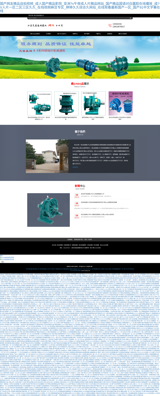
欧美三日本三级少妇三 (147, 296)
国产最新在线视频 (30, 369)
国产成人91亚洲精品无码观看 (40, 285)
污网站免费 (31, 376)
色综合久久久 (35, 354)
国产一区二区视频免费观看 (11, 293)
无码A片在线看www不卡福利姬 (29, 339)
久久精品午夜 (14, 363)
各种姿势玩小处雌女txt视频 (44, 348)
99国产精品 (68, 324)
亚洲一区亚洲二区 (66, 315)
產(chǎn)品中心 (61, 33)
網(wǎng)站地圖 (104, 245)
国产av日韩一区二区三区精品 (148, 386)
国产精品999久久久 (24, 282)
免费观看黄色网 (55, 393)
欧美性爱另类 (18, 386)
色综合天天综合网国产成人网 (106, 280)
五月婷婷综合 (116, 285)
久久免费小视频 (102, 387)
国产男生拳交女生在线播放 (36, 384)
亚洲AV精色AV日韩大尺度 (110, 348)
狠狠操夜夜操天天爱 (99, 382)
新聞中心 (75, 33)
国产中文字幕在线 (72, 354)
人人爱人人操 (64, 278)
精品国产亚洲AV (29, 378)
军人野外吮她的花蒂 (110, 391)
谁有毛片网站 (89, 386)
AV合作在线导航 (142, 309)
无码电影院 (8, 343)
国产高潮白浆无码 (65, 328)
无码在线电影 (48, 324)
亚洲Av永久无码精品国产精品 (47, 354)
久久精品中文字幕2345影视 (63, 289)
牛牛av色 (155, 373)
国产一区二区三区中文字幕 (73, 285)
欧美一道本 (98, 332)
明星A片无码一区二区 (54, 315)
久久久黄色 (91, 363)
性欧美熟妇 (84, 356)
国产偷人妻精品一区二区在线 (61, 389)
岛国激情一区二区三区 (78, 315)
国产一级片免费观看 (102, 282)
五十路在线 (105, 332)
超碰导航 (97, 373)
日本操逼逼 (38, 389)
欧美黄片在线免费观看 (152, 283)
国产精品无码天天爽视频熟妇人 (17, 278)
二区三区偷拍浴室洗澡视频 (91, 293)
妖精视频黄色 (149, 389)
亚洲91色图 (139, 302)
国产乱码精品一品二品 (8, 389)
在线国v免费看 (88, 382)
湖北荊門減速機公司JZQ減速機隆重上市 (92, 194)
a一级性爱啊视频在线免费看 (146, 293)
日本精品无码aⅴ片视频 (114, 395)
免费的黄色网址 (60, 326)
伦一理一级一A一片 (122, 369)
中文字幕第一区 (135, 311)
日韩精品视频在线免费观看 (79, 328)
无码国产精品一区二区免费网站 (22, 360)
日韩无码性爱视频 (78, 295)
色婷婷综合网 (30, 363)
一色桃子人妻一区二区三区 (23, 276)
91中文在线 (57, 296)
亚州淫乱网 (143, 365)
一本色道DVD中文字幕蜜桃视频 (26, 317)
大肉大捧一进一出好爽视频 (151, 287)
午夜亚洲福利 (53, 371)
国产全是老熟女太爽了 (108, 380)
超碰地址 (62, 387)
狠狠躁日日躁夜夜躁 (61, 373)
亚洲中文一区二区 (100, 361)
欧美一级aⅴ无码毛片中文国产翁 (100, 274)
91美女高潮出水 (93, 365)
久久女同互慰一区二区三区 (8, 347)
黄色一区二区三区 (128, 324)
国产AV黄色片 (120, 295)
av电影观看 (93, 367)
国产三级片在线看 (139, 348)
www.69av (72, 278)
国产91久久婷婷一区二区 (34, 309)
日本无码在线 (121, 330)
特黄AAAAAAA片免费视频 (143, 350)
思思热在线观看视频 (17, 274)
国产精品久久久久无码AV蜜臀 (13, 298)
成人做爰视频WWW (88, 339)
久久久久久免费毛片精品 (147, 387)
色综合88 (93, 330)
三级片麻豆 (6, 335)
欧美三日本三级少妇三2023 (74, 308)
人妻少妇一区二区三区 (77, 389)
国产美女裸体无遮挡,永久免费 (124, 296)
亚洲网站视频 (136, 386)
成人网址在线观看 (32, 291)
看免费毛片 (29, 315)
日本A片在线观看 (110, 352)
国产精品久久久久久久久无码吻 (147, 347)
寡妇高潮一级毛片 (76, 380)
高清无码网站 (20, 378)
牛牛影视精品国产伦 (148, 334)
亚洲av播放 (120, 391)
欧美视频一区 (145, 345)
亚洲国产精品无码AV (74, 287)
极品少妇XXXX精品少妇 (7, 300)
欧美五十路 (80, 393)
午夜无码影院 (54, 386)
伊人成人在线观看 (43, 330)
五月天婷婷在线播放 (80, 291)
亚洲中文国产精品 (46, 341)
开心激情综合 (92, 356)
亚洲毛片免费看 (105, 322)
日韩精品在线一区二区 (51, 298)
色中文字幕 (80, 296)
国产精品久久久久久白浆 (73, 387)
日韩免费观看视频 (143, 319)
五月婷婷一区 (71, 298)
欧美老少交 (34, 306)
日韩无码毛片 (133, 363)
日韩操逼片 (85, 276)
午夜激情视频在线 (135, 380)
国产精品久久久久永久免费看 (106, 374)
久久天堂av (81, 348)
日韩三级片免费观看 (105, 371)
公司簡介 (48, 33)
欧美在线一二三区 (16, 352)
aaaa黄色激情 (134, 315)
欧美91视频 (16, 339)
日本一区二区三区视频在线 (100, 302)
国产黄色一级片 (104, 315)
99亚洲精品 (100, 330)
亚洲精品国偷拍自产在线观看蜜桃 (138, 369)
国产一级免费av (133, 280)
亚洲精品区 (98, 287)
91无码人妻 (90, 373)
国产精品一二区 (9, 393)
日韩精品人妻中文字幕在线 (135, 395)
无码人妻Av (3, 287)
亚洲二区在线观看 (69, 313)
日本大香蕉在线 (27, 365)
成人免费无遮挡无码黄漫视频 (23, 341)
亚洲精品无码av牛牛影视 (79, 350)
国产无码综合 (80, 319)
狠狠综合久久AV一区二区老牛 (51, 322)
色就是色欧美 (54, 287)
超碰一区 (126, 315)
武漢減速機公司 (68, 245)
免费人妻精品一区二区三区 (102, 339)
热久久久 (52, 350)
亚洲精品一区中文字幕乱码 (72, 358)
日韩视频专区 (22, 291)
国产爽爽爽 (115, 343)
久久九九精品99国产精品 (141, 313)
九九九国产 (152, 352)
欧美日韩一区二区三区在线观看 (30, 334)
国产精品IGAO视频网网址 (41, 350)
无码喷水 (150, 360)
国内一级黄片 (76, 289)
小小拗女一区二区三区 (140, 291)
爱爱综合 (73, 306)
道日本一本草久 (97, 304)
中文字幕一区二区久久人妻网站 (118, 276)
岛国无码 (17, 300)
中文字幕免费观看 (128, 313)
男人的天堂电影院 (65, 300)
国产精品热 (17, 285)
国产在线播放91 (43, 380)
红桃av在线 (135, 365)
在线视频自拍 (119, 380)
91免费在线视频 (38, 387)
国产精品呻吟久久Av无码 (40, 315)
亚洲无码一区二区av (50, 311)
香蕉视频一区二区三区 (131, 330)
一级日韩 (148, 282)
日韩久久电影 (136, 345)
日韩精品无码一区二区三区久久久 (73, 293)
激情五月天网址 (54, 300)
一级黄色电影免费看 (9, 378)
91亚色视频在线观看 (42, 361)
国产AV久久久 (125, 298)
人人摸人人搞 (153, 337)
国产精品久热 (63, 287)
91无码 (42, 298)
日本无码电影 (101, 324)
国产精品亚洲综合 (39, 332)
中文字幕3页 (155, 285)
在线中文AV (8, 332)
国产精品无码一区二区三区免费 (61, 306)
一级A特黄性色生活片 (47, 343)
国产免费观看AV (104, 293)
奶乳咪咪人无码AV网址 (116, 315)
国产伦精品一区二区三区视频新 (137, 274)
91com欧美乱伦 (111, 321)
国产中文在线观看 (48, 358)
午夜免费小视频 (10, 276)
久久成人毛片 (97, 334)
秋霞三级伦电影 (58, 358)
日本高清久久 (111, 283)
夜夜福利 (99, 356)
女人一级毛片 (96, 289)
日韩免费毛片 (63, 317)
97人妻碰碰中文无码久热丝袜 (72, 365)
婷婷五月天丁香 (138, 332)
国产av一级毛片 (60, 274)
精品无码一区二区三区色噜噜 (132, 334)
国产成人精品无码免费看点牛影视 (98, 276)
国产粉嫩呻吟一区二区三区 (105, 367)
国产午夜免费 (35, 287)
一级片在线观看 (11, 302)
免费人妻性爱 (84, 358)
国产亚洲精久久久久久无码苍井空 (62, 295)
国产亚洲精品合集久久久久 (68, 393)
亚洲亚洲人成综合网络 (132, 371)
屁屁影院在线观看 (11, 317)
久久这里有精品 (88, 304)
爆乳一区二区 (62, 309)
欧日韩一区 (131, 276)
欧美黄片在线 (122, 354)
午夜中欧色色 (60, 361)
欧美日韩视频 (35, 289)
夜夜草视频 (141, 363)
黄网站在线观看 (97, 369)
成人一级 (121, 334)
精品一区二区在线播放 (12, 345)
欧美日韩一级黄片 (154, 298)
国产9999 (27, 319)
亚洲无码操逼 (149, 363)
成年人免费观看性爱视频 (30, 373)
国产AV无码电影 (20, 313)
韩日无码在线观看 (144, 330)
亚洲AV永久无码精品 (53, 382)
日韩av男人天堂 (13, 382)
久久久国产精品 (61, 332)
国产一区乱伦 (11, 295)
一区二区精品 (76, 311)
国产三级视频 (115, 360)
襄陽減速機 (75, 245)
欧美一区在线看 (122, 274)
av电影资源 (147, 332)
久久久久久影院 (125, 347)
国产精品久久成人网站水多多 (36, 302)
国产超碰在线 (8, 319)
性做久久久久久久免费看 (103, 319)
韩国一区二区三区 (129, 391)
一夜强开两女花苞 (97, 343)
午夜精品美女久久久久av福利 (87, 300)
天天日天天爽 (83, 282)
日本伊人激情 (27, 306)
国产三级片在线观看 (108, 287)
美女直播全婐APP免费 (6, 285)
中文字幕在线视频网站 (123, 293)
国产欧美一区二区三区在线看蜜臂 (84, 361)
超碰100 (129, 365)
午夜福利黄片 (44, 345)
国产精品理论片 (31, 324)
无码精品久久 (141, 393)
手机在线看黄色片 (147, 276)
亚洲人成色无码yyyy (32, 322)
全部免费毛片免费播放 (119, 365)
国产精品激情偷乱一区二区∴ (149, 361)
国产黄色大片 (40, 317)
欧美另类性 (40, 324)
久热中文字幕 (77, 276)
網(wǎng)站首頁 (35, 33)
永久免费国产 (105, 309)
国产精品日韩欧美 (88, 360)
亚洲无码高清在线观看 (111, 350)
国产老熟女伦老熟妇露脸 (141, 337)
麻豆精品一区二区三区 (42, 326)
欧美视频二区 (21, 315)
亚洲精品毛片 (15, 367)
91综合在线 (107, 345)
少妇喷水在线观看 (14, 384)
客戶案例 (86, 33)
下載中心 (98, 33)
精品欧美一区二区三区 (145, 367)
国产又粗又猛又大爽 (90, 306)
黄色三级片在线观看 (131, 319)
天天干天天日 (4, 289)
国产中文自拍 (124, 360)
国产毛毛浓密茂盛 (27, 311)
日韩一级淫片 (88, 389)
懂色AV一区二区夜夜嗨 (6, 386)
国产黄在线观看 (28, 382)
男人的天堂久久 (61, 354)
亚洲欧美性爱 (146, 341)
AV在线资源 (130, 337)
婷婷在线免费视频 (154, 369)
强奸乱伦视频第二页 (40, 293)
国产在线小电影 (124, 339)
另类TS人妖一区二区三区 (127, 285)
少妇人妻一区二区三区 (22, 358)
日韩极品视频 (131, 302)
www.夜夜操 (93, 374)
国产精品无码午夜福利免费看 (28, 330)
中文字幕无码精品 (115, 322)
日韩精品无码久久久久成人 (123, 283)
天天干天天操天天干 (6, 334)
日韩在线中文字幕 (49, 365)
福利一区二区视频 (141, 339)
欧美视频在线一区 (12, 287)
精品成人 (129, 345)
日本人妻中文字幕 (51, 304)
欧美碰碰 (7, 306)
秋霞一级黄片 (48, 295)
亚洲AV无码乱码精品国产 (33, 395)
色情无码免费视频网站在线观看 (44, 296)
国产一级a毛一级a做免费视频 (131, 361)
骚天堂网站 (113, 293)
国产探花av (154, 322)
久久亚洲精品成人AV (149, 328)
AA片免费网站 (77, 335)
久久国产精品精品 (50, 332)
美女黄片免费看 (130, 382)
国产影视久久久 (133, 367)
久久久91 (56, 317)
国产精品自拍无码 (127, 291)
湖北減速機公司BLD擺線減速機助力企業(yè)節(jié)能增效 (97, 214)
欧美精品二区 (125, 363)
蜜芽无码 (8, 309)
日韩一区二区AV (21, 283)
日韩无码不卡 (139, 391)
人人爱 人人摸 (41, 304)
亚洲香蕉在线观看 (30, 348)
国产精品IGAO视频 (74, 384)
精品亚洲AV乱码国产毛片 (82, 298)
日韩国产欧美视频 (26, 285)
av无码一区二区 (154, 345)
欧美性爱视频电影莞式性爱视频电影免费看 (28, 371)
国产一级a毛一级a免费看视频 (42, 363)
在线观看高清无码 (47, 389)
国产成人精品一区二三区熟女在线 (137, 374)
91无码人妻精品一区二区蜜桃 (93, 296)
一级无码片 (23, 324)
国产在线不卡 (151, 291)
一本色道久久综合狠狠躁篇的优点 (90, 322)
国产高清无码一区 (63, 371)
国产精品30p (113, 354)
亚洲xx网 (148, 280)
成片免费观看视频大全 (54, 378)
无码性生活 (40, 356)
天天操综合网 (112, 295)
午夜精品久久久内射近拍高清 (98, 326)
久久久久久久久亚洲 (13, 326)
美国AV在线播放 (67, 302)
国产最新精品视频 (86, 289)
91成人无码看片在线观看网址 (40, 386)
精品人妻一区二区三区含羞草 (90, 335)
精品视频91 (23, 376)
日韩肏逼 (130, 348)
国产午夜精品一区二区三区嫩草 (106, 300)
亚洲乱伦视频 (49, 317)
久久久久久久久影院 (74, 371)
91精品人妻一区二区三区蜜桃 (40, 360)
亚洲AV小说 (153, 371)
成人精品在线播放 (12, 291)
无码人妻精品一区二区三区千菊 (15, 348)
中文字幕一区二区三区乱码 (89, 285)
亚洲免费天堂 (100, 391)
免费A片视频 (56, 278)
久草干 (41, 322)
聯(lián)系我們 (123, 33)
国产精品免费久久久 (58, 324)
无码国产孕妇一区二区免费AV (118, 328)
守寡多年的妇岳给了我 (101, 393)
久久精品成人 (14, 296)
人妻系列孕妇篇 (37, 274)
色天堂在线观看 (135, 376)
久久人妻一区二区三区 (8, 328)
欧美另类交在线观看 (24, 287)
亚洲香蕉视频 (46, 337)
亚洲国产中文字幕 (135, 358)
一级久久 (109, 365)
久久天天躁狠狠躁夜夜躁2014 (35, 278)
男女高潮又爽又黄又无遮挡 (74, 360)
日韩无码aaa (3, 374)
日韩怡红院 (134, 293)
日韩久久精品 (40, 295)
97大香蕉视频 (102, 321)
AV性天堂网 (48, 306)
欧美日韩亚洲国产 (44, 300)
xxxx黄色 (7, 296)
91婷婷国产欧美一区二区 (82, 374)
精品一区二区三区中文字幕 (88, 324)
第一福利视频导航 (11, 356)
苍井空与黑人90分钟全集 (102, 328)
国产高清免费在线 (129, 387)
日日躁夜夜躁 (155, 384)
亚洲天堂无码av (35, 328)
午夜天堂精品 (139, 326)
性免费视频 (17, 311)
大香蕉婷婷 (137, 296)
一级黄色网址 (152, 374)
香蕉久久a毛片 (97, 278)
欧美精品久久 (69, 391)
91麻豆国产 (34, 352)
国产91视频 (124, 373)
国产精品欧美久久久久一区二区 (70, 322)
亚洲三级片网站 (52, 334)
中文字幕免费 (85, 376)
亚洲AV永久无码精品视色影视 (135, 354)
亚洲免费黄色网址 (100, 363)
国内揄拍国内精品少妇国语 (137, 282)
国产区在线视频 (16, 309)
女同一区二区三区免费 (125, 289)
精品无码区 (58, 352)
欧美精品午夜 (154, 382)
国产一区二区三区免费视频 (64, 276)
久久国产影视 (67, 311)
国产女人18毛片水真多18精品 (70, 378)
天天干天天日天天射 (64, 386)
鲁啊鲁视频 (84, 365)
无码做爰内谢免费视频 (40, 367)
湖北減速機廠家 (82, 245)
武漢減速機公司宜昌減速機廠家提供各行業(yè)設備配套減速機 (99, 202)
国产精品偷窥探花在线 (138, 289)
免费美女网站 (78, 391)
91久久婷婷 (45, 371)
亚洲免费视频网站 (149, 326)
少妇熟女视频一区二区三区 (149, 300)
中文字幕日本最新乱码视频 (76, 382)
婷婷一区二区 (26, 354)
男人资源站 (12, 391)
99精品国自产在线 (129, 326)
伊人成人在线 (58, 365)
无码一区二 (26, 335)
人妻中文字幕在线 (101, 395)
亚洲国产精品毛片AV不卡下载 (110, 378)
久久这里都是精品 (71, 332)
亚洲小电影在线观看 (16, 306)
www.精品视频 (44, 313)
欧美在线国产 (36, 341)
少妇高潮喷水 (126, 376)
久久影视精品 (44, 334)
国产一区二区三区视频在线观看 (12, 337)
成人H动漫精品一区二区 (59, 363)
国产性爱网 (10, 321)
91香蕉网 (31, 350)
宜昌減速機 (90, 245)
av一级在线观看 (72, 296)
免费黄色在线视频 (115, 298)
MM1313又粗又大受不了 (17, 369)
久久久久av (139, 287)
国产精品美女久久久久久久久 (60, 283)
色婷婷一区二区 (9, 311)
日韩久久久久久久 (57, 341)
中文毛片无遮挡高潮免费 (27, 393)
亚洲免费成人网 (44, 328)
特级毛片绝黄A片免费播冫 (57, 285)
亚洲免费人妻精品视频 (40, 378)
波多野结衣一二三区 (68, 374)
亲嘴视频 (92, 352)
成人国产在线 (128, 304)
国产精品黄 (56, 348)
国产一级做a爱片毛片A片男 (58, 360)
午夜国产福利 (22, 380)
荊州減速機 (96, 245)
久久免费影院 (151, 365)
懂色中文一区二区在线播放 (51, 387)
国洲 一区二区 (35, 308)
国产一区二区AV (145, 321)
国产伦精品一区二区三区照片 (114, 324)
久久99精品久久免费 (110, 330)
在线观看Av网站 (9, 341)
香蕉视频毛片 (62, 334)
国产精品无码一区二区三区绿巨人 (103, 386)
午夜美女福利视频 (37, 365)
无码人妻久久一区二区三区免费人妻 (140, 384)
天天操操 (41, 339)
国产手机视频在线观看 (122, 352)
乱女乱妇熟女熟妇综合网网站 (72, 376)
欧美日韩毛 (136, 321)
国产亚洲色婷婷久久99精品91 (120, 384)
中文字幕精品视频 (122, 356)
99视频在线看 (74, 283)
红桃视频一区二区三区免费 (50, 309)
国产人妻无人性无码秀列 (121, 367)
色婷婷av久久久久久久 (36, 335)
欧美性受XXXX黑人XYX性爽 (54, 302)
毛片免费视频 (26, 289)
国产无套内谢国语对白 (134, 300)
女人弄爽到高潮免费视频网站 (111, 278)
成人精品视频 (83, 363)
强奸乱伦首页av (4, 371)
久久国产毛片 (50, 293)
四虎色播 (92, 391)
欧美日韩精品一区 (17, 343)
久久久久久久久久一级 (92, 291)
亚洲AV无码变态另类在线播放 (100, 311)
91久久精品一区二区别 (44, 283)
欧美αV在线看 (107, 304)
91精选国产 (51, 352)
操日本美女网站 (15, 376)
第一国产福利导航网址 (57, 319)
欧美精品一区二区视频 (107, 341)
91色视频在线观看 (16, 304)
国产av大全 (52, 361)
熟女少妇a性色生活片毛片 (111, 317)
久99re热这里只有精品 (75, 270)
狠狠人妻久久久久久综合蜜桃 (40, 276)
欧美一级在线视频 (25, 300)
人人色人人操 (137, 304)
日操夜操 (96, 360)
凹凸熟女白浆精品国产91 (142, 382)
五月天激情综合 (62, 347)
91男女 (137, 387)
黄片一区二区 (155, 332)
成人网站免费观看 (29, 296)
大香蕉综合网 (105, 334)
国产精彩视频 (121, 319)
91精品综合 (19, 328)
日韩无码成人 (71, 347)
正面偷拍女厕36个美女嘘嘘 (18, 322)
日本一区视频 (8, 360)
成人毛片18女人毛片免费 (12, 308)
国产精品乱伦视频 (144, 315)
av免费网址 (113, 274)
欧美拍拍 (4, 278)
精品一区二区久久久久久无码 (64, 282)
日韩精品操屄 (145, 311)
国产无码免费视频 (150, 348)
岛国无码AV (109, 361)
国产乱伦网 (137, 324)
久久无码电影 (76, 324)
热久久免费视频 (46, 319)
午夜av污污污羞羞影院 (133, 308)
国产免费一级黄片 (36, 319)
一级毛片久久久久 (98, 317)
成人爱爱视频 (134, 343)
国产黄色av (79, 343)
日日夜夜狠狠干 (27, 386)
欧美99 (68, 380)
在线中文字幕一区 (128, 332)
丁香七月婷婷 (90, 350)
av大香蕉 (76, 282)
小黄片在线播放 (53, 330)
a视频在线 (112, 282)
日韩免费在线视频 (116, 291)
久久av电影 (26, 328)
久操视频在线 (39, 376)
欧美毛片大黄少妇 (149, 295)
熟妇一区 (41, 306)
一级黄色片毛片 (119, 287)
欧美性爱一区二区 (18, 319)
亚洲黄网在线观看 (96, 298)
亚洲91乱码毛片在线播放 (118, 345)
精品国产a (11, 313)
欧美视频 (62, 391)
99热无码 (25, 298)
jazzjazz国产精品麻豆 (94, 309)
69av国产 (40, 373)
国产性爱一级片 (119, 311)
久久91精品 (141, 389)
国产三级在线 (87, 343)
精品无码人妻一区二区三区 (94, 354)
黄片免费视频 (52, 280)
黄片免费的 (138, 322)
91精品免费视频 (94, 371)
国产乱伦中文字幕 (49, 373)
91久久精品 (76, 341)
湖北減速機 (60, 245)
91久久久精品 (71, 334)
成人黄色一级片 (100, 352)
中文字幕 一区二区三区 (100, 347)
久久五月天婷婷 (60, 308)
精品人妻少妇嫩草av (91, 321)
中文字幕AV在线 (80, 347)
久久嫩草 (30, 293)
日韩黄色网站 (145, 308)
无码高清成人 (151, 309)
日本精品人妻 (98, 378)
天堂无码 (84, 309)
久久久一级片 (55, 337)
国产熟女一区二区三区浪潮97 (68, 348)
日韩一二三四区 (117, 361)
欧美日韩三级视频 (130, 287)
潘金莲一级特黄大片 (66, 335)
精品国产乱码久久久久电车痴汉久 (90, 341)
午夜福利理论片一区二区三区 (127, 350)
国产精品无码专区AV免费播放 (31, 343)
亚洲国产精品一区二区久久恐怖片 (71, 367)
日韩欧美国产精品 (91, 280)
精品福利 (127, 311)
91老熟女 (87, 326)
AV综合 (113, 296)
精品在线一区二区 (87, 380)
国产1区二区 (56, 335)
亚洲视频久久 (26, 352)
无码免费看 (59, 345)
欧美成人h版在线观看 (81, 313)
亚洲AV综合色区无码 (40, 382)
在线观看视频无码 (150, 278)
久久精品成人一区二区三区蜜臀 (16, 395)
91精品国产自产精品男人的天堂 (102, 337)
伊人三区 (117, 363)
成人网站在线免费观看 (15, 289)
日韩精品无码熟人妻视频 (28, 361)
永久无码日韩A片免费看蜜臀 (113, 376)
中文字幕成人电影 (105, 360)
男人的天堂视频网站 (141, 360)
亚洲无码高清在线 (32, 283)
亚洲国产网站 (45, 374)
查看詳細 (75, 167)
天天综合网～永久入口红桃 (117, 309)
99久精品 (89, 317)
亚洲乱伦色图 (125, 358)
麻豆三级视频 (97, 380)
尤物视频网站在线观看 (50, 356)
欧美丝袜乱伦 (93, 387)
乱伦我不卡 (53, 276)
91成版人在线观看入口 (72, 274)
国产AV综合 (86, 330)
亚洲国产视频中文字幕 (79, 280)
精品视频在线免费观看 (82, 352)
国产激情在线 (140, 278)
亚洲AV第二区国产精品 (53, 367)
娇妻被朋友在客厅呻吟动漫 (128, 378)
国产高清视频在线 (86, 337)
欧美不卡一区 (138, 341)
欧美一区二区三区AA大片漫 (125, 321)
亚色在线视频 (92, 282)
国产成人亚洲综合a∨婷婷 (63, 350)
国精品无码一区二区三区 (14, 280)
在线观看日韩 (115, 339)
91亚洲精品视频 (132, 393)
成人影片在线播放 (70, 319)
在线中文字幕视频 (111, 382)
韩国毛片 (126, 380)
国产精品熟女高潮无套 (13, 361)
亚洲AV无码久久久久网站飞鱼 (65, 304)
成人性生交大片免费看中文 (39, 282)
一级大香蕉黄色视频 (121, 335)
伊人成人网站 (23, 293)
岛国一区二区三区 (98, 345)
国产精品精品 (137, 373)
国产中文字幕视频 (143, 317)
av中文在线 (115, 371)
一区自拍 (112, 311)
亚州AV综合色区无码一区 (103, 384)
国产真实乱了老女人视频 (14, 354)
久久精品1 (60, 311)
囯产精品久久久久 (63, 384)
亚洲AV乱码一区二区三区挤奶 (97, 358)
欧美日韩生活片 (113, 393)
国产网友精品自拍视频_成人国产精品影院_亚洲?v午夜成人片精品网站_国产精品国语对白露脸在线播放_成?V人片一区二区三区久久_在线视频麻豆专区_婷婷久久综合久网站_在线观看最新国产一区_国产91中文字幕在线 (80, 7)
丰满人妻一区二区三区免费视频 (77, 317)
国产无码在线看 (99, 350)
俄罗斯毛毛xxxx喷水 (16, 335)
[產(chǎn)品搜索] (130, 17)
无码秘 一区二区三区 (16, 373)
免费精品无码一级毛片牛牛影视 (74, 326)
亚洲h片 (42, 308)
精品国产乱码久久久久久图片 (71, 345)
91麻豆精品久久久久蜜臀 (37, 347)
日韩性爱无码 (119, 387)
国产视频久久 (32, 356)
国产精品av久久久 (85, 274)
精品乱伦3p (48, 278)
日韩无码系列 (80, 395)
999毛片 (124, 395)
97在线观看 (34, 300)
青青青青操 (23, 367)
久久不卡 (56, 391)
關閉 (2, 262)
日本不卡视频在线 (124, 343)
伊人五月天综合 (11, 315)
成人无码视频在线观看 (65, 337)
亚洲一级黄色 (4, 384)
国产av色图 (70, 373)
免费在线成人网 (68, 361)
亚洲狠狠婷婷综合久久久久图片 (134, 295)
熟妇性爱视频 (81, 321)
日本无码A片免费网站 (69, 352)
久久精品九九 (16, 334)
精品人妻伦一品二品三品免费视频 (29, 345)
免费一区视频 (77, 337)
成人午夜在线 (77, 302)
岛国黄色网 (91, 313)
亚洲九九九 (103, 289)
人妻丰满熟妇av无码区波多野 (113, 313)
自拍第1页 (30, 367)
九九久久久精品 (67, 341)
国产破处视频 (62, 298)
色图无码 (9, 339)
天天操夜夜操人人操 (86, 345)
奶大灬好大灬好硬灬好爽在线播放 (88, 283)
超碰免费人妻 (59, 293)
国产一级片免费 (14, 324)
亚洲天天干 (106, 354)
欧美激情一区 (35, 313)
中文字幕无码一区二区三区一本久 (110, 373)
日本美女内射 (106, 296)
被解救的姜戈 (102, 283)
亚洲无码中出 (51, 282)
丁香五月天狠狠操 (38, 311)
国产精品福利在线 (141, 378)
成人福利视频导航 (85, 311)
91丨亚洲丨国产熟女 (80, 373)
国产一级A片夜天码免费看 (64, 280)
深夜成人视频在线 (5, 274)
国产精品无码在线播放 (12, 330)
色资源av (33, 304)
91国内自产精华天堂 (55, 374)
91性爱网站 (39, 369)
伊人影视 (73, 386)
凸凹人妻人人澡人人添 (122, 282)
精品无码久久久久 (25, 308)
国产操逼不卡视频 (22, 356)
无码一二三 (89, 347)
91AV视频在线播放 (89, 393)
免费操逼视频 (145, 304)
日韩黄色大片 (48, 335)
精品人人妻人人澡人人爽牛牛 (86, 332)
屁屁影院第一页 (17, 365)
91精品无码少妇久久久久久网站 (139, 352)
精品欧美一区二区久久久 (56, 313)
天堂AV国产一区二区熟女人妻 (56, 380)
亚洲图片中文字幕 (90, 319)
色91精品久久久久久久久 (97, 376)
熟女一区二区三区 (32, 380)
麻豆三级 (146, 306)
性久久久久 (142, 356)
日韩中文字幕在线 (113, 289)
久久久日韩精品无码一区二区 (122, 386)
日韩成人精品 (105, 298)
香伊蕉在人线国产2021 (48, 395)
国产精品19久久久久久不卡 (149, 376)
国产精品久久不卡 (148, 302)
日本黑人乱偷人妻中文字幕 (107, 335)
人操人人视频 (82, 354)
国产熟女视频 (72, 343)
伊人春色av (96, 389)
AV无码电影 (111, 387)
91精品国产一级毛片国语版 (92, 295)
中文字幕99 (3, 315)
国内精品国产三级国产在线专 (24, 387)
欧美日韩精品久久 (86, 302)
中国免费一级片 (27, 337)
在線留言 (109, 33)
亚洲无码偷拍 (56, 291)
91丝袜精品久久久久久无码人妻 (124, 341)
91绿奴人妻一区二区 (145, 335)
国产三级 (60, 356)
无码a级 (24, 309)
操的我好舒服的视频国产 (119, 337)
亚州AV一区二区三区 (12, 380)
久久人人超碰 (101, 306)
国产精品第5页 (146, 322)
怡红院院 (52, 326)
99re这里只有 (24, 384)
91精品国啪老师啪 (131, 309)
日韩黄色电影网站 (88, 308)
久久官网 (17, 393)
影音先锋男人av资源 (72, 363)
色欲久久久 (139, 328)
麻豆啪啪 (27, 313)
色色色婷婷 (134, 347)
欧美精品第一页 (7, 365)
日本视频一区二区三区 (113, 347)
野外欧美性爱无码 (48, 369)
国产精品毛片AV (100, 313)
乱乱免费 (12, 371)
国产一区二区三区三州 (120, 308)
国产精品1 (138, 276)
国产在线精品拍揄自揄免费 (47, 289)
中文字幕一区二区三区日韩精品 (17, 374)
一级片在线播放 (144, 371)
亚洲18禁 (64, 296)
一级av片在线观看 (22, 302)
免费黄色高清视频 (44, 287)
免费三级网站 (139, 306)
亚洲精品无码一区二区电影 (66, 330)
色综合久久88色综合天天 (74, 309)
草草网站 (153, 356)
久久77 (21, 296)
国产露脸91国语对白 (49, 274)
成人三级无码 (49, 339)
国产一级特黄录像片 (61, 395)
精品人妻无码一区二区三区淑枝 (53, 321)
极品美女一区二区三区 (92, 315)
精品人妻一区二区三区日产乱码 (139, 298)
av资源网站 (90, 328)
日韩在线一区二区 (123, 389)
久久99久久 (21, 363)
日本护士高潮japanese (44, 291)
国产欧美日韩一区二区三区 (146, 343)
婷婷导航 (18, 391)
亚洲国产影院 (81, 386)
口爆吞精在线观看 (90, 395)
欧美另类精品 (132, 328)
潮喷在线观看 (145, 324)
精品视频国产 (121, 382)
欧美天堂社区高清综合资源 (128, 278)
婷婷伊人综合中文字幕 (22, 347)
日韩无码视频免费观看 (66, 291)
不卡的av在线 (107, 343)
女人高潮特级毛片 (154, 313)
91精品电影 (80, 306)
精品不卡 (21, 382)
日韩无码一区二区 (50, 308)
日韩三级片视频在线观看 (26, 332)
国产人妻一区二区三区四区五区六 (25, 295)
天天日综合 (15, 332)
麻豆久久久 (104, 295)
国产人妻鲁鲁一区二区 (121, 280)
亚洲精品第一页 (113, 302)
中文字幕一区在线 (14, 350)
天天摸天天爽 (23, 350)
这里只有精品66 (13, 282)
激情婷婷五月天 (54, 328)
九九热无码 (51, 345)
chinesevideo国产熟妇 (35, 358)
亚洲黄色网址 (122, 302)
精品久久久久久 (42, 352)
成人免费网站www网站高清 (143, 285)
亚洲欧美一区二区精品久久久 (83, 334)
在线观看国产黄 (43, 280)
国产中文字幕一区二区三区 (30, 280)
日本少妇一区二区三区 (86, 378)
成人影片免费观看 (133, 356)
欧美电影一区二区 (34, 298)
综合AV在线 (144, 380)
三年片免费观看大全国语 (87, 287)
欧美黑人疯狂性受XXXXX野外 (126, 306)
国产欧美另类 (79, 304)
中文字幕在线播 (28, 274)
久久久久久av (86, 367)
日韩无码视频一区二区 (20, 321)
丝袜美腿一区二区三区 (100, 308)
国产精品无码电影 (149, 391)
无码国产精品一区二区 (104, 285)
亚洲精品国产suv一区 (128, 322)
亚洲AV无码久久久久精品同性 (84, 278)
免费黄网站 (122, 371)
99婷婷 (131, 373)
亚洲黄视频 (142, 280)
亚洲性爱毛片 (153, 311)
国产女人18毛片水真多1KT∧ (128, 317)
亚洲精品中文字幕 (147, 373)
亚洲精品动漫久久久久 (109, 369)
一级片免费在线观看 (121, 374)
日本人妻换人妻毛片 (51, 347)
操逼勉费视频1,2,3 (121, 300)
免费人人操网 (114, 334)
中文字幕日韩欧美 (105, 291)
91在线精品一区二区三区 (74, 339)
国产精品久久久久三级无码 (115, 326)
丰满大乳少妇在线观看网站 (36, 321)
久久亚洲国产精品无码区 (114, 358)
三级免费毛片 (78, 330)
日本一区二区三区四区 (138, 283)
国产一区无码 (75, 300)
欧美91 (148, 356)
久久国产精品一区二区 (9, 283)
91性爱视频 (152, 319)
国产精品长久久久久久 (109, 356)
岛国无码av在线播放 (111, 306)
